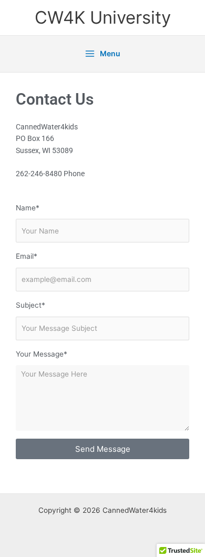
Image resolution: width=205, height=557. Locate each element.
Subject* (30, 305)
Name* (27, 208)
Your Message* (41, 354)
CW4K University (103, 17)
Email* (26, 256)
